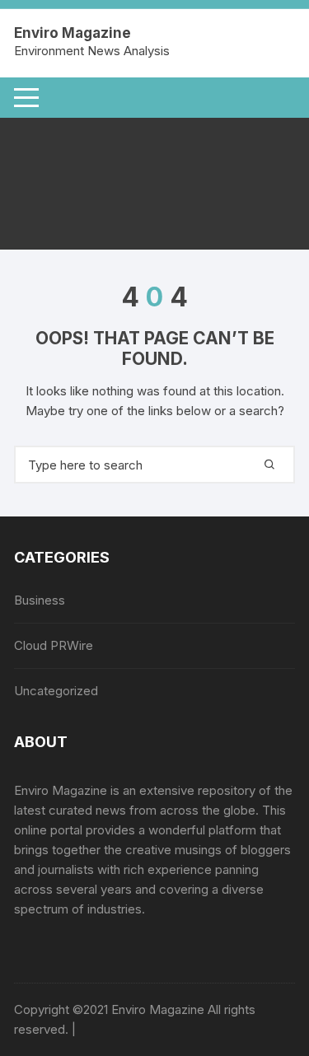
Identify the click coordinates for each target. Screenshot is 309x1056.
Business (39, 600)
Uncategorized (56, 691)
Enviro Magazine (72, 33)
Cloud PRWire (53, 645)
